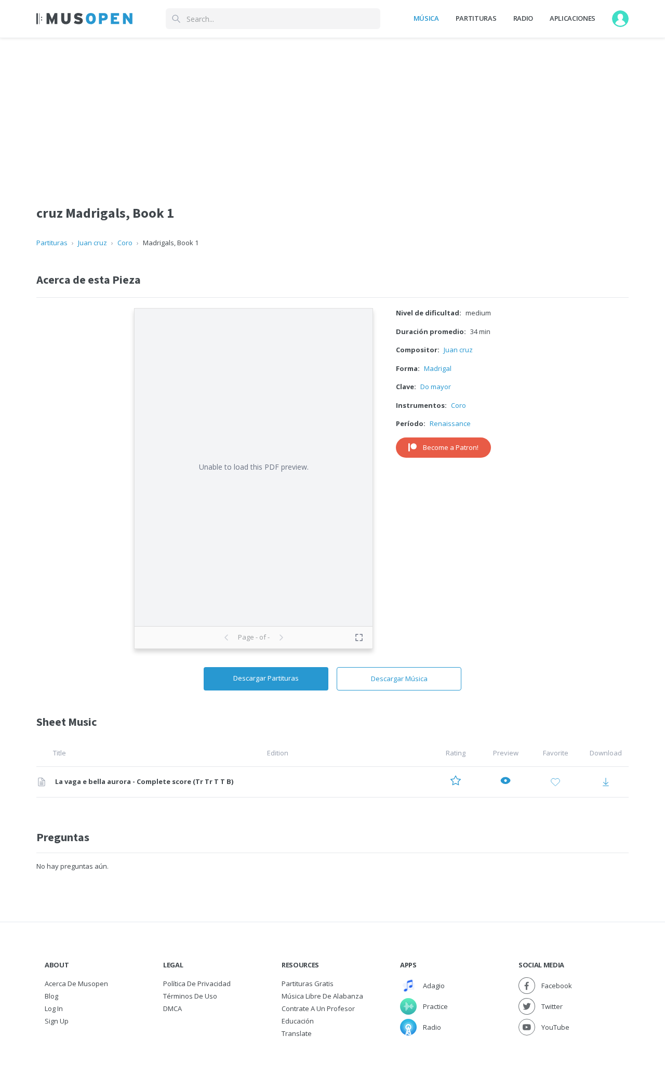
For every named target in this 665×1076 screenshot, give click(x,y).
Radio (523, 18)
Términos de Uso (190, 996)
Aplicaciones (572, 18)
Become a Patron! (450, 447)
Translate (297, 1033)
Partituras (476, 18)
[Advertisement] (332, 110)
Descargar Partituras (266, 678)
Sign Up (57, 1021)
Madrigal (437, 368)
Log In (54, 1008)
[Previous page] (226, 637)
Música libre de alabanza (322, 996)
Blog (51, 996)
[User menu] (620, 18)
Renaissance (450, 423)
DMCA (172, 1008)
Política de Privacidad (197, 983)
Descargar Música (399, 678)
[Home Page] (84, 18)
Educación (298, 1021)
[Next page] (281, 637)
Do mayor (435, 386)
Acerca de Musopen (76, 983)
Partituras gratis (308, 983)
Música (426, 18)
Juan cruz (92, 242)
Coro (124, 242)
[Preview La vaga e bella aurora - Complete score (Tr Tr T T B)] (505, 782)
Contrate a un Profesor (318, 1008)
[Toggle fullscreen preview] (359, 637)
